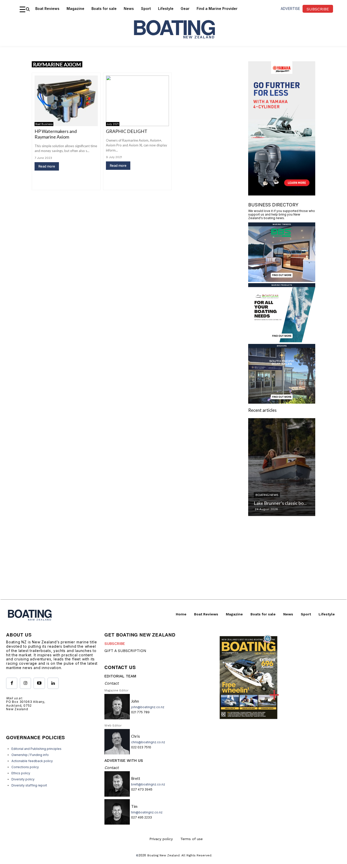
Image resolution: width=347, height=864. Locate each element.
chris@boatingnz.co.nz (148, 742)
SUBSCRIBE (114, 643)
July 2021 (113, 124)
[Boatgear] (281, 341)
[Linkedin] (53, 683)
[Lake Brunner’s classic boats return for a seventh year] (281, 467)
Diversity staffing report (29, 785)
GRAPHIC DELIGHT (126, 131)
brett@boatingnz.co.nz (148, 784)
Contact (111, 683)
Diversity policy (23, 779)
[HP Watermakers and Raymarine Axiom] (66, 100)
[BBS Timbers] (281, 280)
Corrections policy (25, 767)
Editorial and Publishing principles (36, 749)
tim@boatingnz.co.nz (147, 812)
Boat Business (44, 124)
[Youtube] (39, 683)
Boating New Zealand (163, 855)
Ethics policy (20, 773)
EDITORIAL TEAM (120, 676)
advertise (290, 8)
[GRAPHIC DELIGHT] (137, 100)
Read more (46, 166)
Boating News (267, 495)
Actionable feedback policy (32, 761)
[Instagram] (25, 683)
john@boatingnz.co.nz (147, 707)
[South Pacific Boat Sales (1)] (281, 402)
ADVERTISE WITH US (123, 760)
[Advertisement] (173, 563)
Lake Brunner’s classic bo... (280, 503)
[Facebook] (11, 683)
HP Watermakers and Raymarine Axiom (56, 134)
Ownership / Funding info (30, 755)
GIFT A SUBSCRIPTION (125, 650)
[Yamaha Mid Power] (281, 193)
